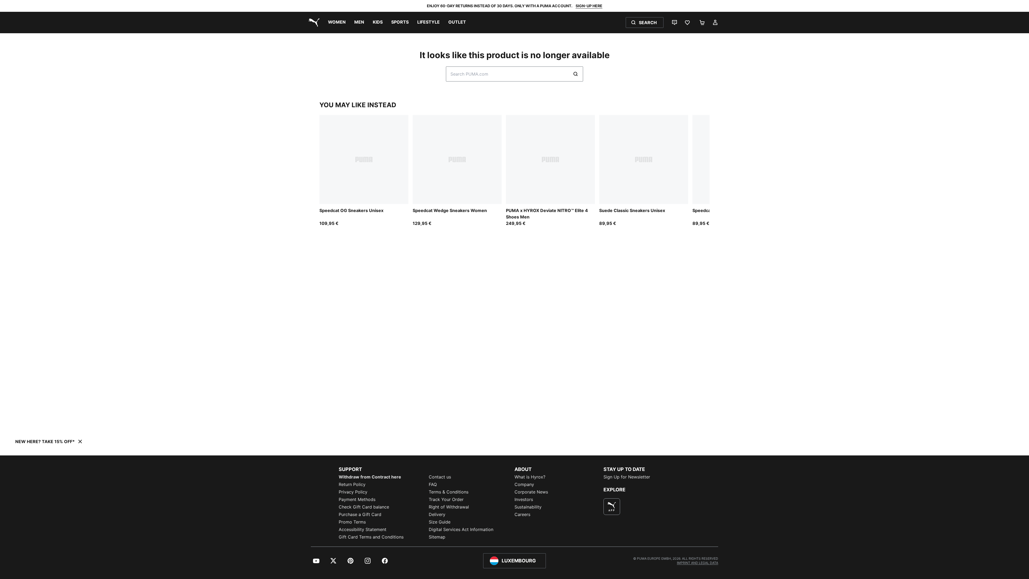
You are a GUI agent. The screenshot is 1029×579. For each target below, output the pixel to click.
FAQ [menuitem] (433, 484)
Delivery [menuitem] (437, 514)
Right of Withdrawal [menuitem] (449, 507)
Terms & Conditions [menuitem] (448, 492)
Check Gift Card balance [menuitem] (364, 507)
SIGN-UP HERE (589, 5)
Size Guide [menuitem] (439, 522)
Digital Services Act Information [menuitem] (461, 529)
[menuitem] (337, 22)
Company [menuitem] (524, 484)
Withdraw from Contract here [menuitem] (370, 477)
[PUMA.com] (313, 22)
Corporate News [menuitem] (531, 492)
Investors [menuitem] (523, 499)
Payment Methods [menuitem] (357, 499)
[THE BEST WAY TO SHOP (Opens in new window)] (611, 506)
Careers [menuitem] (522, 514)
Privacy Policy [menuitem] (353, 492)
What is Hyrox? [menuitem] (529, 477)
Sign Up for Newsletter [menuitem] (626, 477)
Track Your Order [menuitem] (446, 499)
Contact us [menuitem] (440, 477)
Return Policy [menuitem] (352, 484)
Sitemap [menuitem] (437, 537)
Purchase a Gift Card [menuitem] (360, 514)
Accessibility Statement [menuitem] (362, 529)
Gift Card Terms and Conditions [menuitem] (371, 537)
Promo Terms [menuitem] (352, 522)
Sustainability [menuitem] (528, 507)
